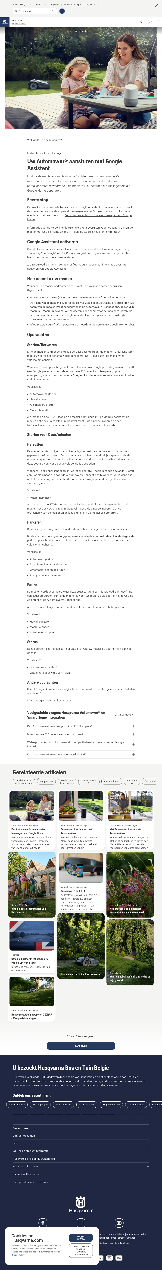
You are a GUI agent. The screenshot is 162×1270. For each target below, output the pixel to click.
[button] (20, 1114)
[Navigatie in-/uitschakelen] (158, 22)
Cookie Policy (18, 1255)
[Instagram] (81, 1223)
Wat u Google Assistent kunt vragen (49, 700)
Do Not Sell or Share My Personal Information (81, 1250)
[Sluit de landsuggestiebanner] (156, 5)
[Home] (4, 22)
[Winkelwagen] (150, 22)
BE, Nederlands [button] (19, 23)
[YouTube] (119, 1223)
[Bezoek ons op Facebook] (43, 1223)
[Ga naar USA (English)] (62, 11)
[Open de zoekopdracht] (142, 22)
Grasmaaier (37, 569)
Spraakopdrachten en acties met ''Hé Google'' (60, 264)
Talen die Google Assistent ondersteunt (97, 231)
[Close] (95, 1231)
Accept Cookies (81, 1238)
